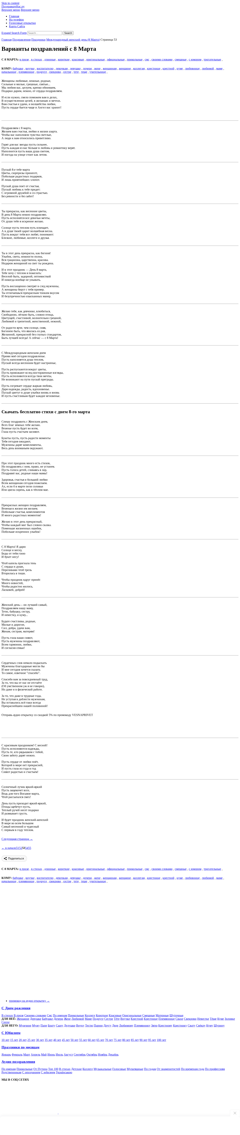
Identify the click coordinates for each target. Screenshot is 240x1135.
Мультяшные (135, 1069)
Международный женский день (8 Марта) (73, 39)
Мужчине (25, 1025)
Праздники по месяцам (20, 1047)
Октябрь (91, 1054)
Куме (220, 1018)
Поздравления (21, 39)
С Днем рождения (16, 1008)
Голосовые (119, 1069)
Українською (64, 1072)
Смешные (148, 1015)
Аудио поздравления (18, 1062)
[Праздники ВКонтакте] (30, 1112)
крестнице (153, 68)
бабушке (18, 68)
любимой (208, 68)
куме (180, 68)
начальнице (9, 71)
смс (147, 59)
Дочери (58, 1018)
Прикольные (76, 1015)
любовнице (192, 68)
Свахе (179, 1018)
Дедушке (69, 1025)
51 (17, 848)
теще (84, 71)
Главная (14, 16)
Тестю (89, 1025)
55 (29, 848)
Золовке (230, 1018)
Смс (49, 1015)
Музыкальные (103, 1069)
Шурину (219, 1025)
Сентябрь (80, 1054)
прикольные (134, 59)
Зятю (154, 1025)
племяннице (26, 71)
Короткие (102, 1015)
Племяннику (142, 1025)
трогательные (212, 59)
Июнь (51, 1054)
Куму (209, 1025)
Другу (107, 1025)
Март (26, 1054)
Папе (43, 1025)
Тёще (213, 1018)
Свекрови (190, 1018)
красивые (78, 59)
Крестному (165, 1025)
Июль (59, 1054)
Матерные (162, 1015)
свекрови (55, 71)
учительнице (97, 71)
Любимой (77, 1018)
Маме (88, 1018)
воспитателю (45, 68)
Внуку (80, 1025)
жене (97, 68)
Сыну (59, 1025)
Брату (51, 1025)
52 (20, 848)
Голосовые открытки (22, 23)
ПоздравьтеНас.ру (13, 6)
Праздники (38, 39)
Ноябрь (102, 1054)
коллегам (139, 68)
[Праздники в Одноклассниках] (86, 1112)
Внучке (125, 1018)
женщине (125, 68)
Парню (98, 1025)
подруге (42, 71)
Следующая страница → (17, 839)
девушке (75, 68)
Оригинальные (132, 1015)
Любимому (126, 1025)
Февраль (17, 1054)
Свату (191, 1025)
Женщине (23, 1018)
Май (44, 1054)
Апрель (35, 1054)
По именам (60, 1015)
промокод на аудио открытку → (29, 1000)
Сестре (108, 1018)
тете (76, 71)
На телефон (16, 19)
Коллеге (90, 1015)
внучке (30, 68)
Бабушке (47, 1018)
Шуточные (176, 1015)
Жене (67, 1018)
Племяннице (166, 1018)
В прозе (19, 1015)
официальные (116, 59)
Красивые (115, 1015)
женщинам (110, 68)
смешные (181, 59)
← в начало (9, 848)
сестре (67, 71)
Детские (76, 1069)
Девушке (35, 1018)
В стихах (7, 1015)
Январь (6, 1054)
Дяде (115, 1025)
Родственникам (11, 1072)
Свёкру (201, 1025)
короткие (64, 59)
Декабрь (113, 1054)
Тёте (117, 1018)
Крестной (137, 1018)
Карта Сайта (17, 26)
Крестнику (180, 1025)
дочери (87, 68)
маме (219, 68)
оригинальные (95, 59)
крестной (168, 68)
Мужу (36, 1025)
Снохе (6, 1022)
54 (26, 848)
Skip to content (10, 3)
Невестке (203, 1018)
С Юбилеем (11, 1033)
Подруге (98, 1018)
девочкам (62, 68)
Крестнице (151, 1018)
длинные (50, 59)
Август (68, 1054)
